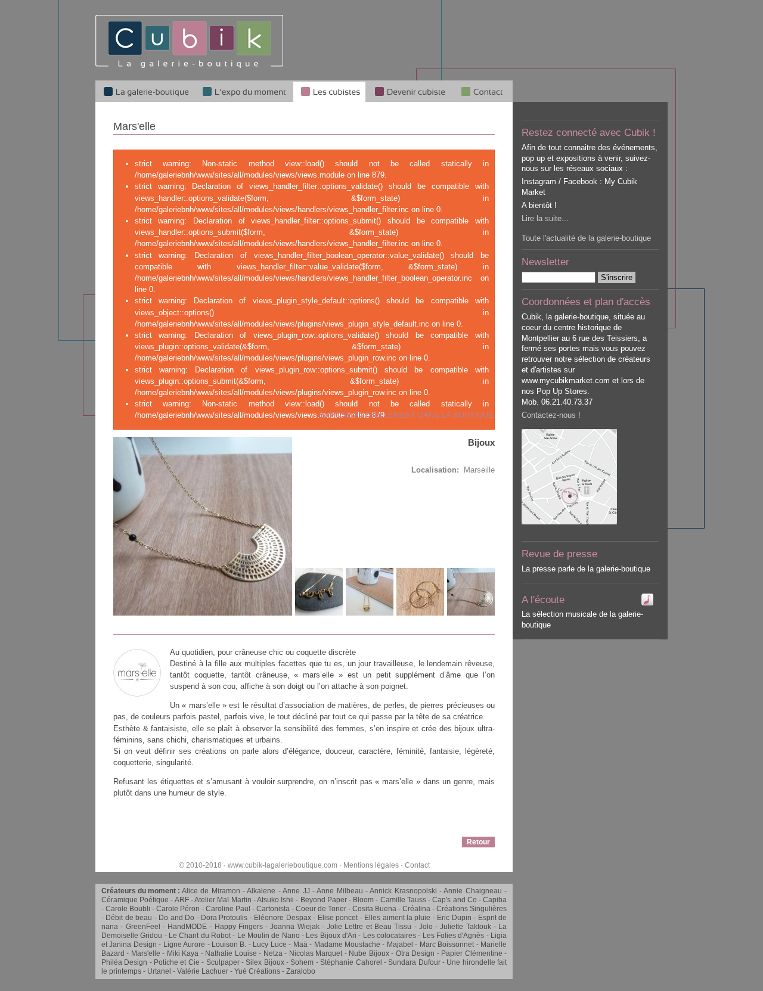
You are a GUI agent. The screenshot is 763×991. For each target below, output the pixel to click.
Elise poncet (338, 917)
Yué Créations (257, 971)
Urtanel (159, 971)
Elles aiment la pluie (397, 917)
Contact (417, 865)
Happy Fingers (239, 926)
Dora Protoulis (224, 917)
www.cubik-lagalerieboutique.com (282, 865)
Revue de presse (559, 554)
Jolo (426, 926)
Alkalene (261, 890)
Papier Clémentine (471, 953)
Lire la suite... (545, 218)
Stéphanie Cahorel (351, 962)
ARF (182, 899)
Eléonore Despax (282, 917)
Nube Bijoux (369, 953)
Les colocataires (389, 935)
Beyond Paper (323, 899)
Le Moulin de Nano (268, 935)
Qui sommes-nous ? (483, 91)
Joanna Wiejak (294, 926)
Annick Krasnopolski (403, 890)
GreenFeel (143, 926)
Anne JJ (296, 890)
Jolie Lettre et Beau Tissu (369, 926)
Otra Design (415, 953)
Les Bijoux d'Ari (331, 935)
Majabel (400, 944)
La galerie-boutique (145, 91)
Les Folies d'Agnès (454, 935)
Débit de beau (129, 917)
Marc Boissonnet (447, 944)
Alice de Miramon (211, 890)
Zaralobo (300, 971)
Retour (478, 842)
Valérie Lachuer (202, 971)
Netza (273, 953)
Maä (300, 944)
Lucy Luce (269, 944)
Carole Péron (178, 908)
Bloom (363, 899)
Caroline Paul (228, 908)
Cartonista (273, 908)
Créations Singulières (471, 908)
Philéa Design (124, 962)
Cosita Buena (374, 908)
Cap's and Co (454, 899)
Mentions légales (371, 865)
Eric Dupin (454, 917)
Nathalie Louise (230, 953)
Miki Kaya (182, 953)
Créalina (416, 908)
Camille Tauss (403, 899)
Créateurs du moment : (141, 890)
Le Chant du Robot (200, 935)
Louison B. (229, 944)
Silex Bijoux (265, 962)
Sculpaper (223, 962)
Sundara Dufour (414, 962)
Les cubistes (329, 91)
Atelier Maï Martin (222, 899)
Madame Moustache (347, 944)
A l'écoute (543, 599)
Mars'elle (145, 953)
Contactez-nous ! (551, 415)
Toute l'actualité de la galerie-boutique (586, 238)
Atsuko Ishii (275, 899)
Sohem (302, 962)
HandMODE (187, 926)
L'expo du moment (244, 91)
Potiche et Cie (177, 962)
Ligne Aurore (184, 944)
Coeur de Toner (321, 908)
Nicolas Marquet (315, 953)
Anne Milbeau (339, 890)
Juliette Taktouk (465, 926)
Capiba (495, 899)
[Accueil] (189, 65)
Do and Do (176, 917)
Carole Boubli (128, 908)
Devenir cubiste (409, 91)
